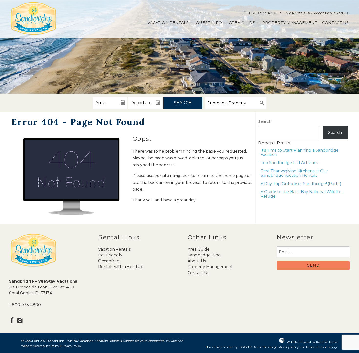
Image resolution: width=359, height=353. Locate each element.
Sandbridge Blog (204, 255)
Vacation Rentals (168, 23)
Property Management (289, 23)
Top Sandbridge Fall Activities (289, 162)
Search (183, 102)
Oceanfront (109, 261)
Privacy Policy (71, 346)
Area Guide (242, 23)
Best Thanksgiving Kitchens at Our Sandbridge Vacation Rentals (294, 173)
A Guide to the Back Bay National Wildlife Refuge (301, 194)
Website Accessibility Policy (40, 346)
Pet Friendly (110, 255)
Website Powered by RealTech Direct (312, 342)
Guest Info (209, 23)
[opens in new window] (12, 321)
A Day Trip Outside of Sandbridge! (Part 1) (301, 183)
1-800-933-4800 (25, 304)
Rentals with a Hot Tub (120, 267)
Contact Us (335, 23)
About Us (197, 261)
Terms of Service (317, 347)
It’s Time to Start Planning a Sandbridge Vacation (299, 152)
